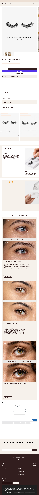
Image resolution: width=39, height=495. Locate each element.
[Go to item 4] (12, 54)
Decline (30, 492)
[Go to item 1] (3, 54)
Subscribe (34, 450)
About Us (3, 465)
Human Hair (34, 465)
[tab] (9, 108)
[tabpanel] (19, 429)
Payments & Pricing (21, 471)
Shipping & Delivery (21, 468)
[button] (19, 409)
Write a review (35, 419)
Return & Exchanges (21, 469)
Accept (19, 492)
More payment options (19, 73)
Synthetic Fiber (35, 466)
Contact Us (19, 466)
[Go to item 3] (9, 54)
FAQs (18, 465)
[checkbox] (28, 423)
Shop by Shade (4, 468)
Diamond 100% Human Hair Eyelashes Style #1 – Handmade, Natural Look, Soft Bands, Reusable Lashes (29, 138)
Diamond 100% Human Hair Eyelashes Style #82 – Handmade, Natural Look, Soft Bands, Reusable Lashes (9, 138)
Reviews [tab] (4, 420)
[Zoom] (35, 50)
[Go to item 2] (6, 54)
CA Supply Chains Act (21, 474)
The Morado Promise (5, 466)
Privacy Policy (24, 490)
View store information (6, 98)
